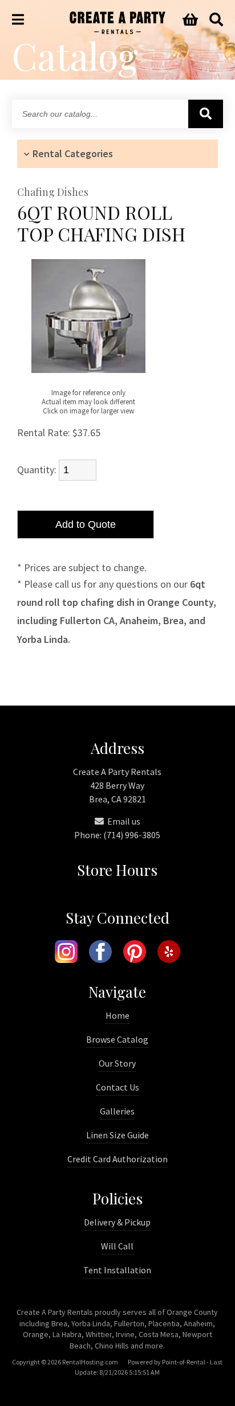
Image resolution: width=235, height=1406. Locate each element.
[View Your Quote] (190, 20)
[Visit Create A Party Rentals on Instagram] (66, 953)
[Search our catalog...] (205, 114)
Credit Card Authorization (117, 1159)
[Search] (216, 20)
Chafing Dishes (52, 192)
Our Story (117, 1063)
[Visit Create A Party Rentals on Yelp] (168, 953)
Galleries (117, 1111)
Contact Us (117, 1087)
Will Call (117, 1246)
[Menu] (18, 20)
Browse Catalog (117, 1039)
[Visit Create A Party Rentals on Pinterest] (134, 953)
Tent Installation (117, 1270)
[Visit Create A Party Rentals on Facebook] (100, 953)
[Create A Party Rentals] (117, 30)
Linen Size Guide (117, 1135)
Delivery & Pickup (117, 1222)
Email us (123, 821)
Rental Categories (73, 153)
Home (117, 1015)
